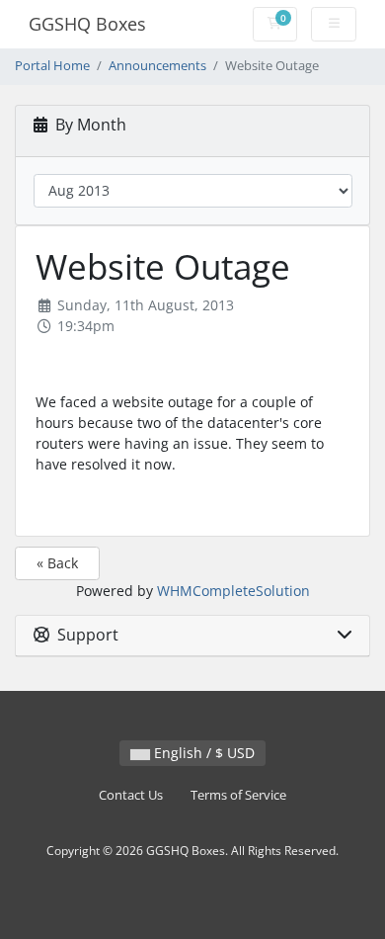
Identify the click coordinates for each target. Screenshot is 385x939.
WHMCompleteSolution (233, 590)
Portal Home (52, 65)
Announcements (157, 65)
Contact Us (131, 795)
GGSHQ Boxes (87, 24)
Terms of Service (238, 795)
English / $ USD (202, 752)
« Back (57, 563)
